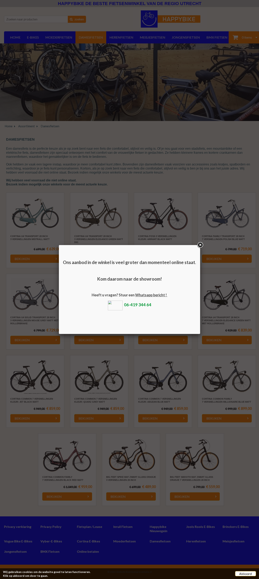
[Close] (200, 245)
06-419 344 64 (137, 304)
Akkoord (245, 574)
